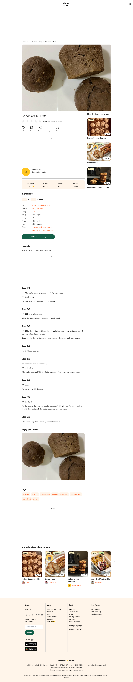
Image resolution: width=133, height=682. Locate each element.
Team (49, 614)
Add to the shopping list (39, 237)
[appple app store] (34, 644)
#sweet (55, 494)
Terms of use (73, 612)
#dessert (26, 494)
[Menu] (3, 4)
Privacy (71, 614)
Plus (50, 622)
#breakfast (27, 499)
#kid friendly (45, 494)
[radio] (23, 121)
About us (50, 612)
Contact (72, 619)
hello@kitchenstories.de (98, 665)
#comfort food (76, 494)
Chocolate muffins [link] (50, 42)
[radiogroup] (32, 121)
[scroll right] (114, 562)
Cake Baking (38, 42)
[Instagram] (29, 614)
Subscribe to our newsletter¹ (30, 621)
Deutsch (72, 629)
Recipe (24, 42)
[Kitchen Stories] (66, 4)
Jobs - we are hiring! (54, 609)
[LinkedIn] (41, 614)
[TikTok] (32, 614)
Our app (50, 619)
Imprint (72, 609)
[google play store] (34, 649)
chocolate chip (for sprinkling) (42, 230)
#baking (35, 494)
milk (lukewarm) (37, 208)
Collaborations (52, 617)
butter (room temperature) (41, 205)
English (79, 629)
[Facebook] (26, 614)
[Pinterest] (38, 614)
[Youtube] (35, 614)
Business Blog (96, 612)
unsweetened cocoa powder (42, 227)
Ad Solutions (95, 609)
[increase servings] (33, 199)
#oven (35, 499)
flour (33, 211)
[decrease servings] (24, 199)
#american (64, 494)
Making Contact (96, 614)
